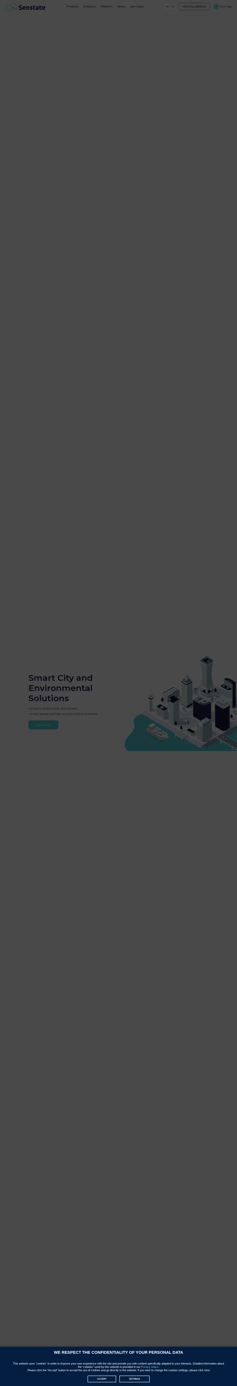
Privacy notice (149, 1366)
